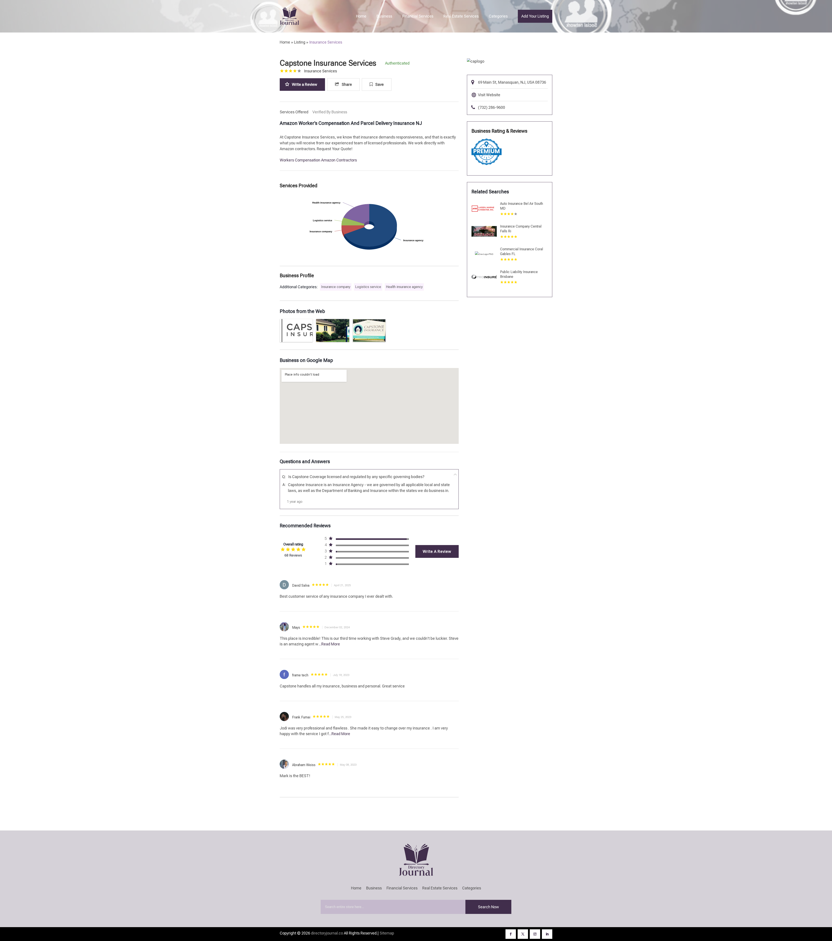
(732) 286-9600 (491, 107)
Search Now (488, 907)
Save (379, 84)
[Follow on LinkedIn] (547, 934)
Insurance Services (325, 42)
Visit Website (489, 95)
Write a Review (304, 84)
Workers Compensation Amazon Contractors (318, 160)
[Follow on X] (523, 934)
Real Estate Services (461, 16)
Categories (498, 16)
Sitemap (387, 933)
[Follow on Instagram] (535, 934)
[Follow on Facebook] (510, 934)
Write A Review (437, 551)
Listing (299, 42)
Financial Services (417, 16)
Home (361, 16)
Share (346, 84)
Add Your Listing (535, 16)
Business (384, 16)
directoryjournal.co (327, 933)
